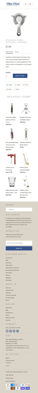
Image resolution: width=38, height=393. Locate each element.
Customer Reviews (11, 295)
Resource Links (10, 317)
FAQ (7, 260)
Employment (9, 312)
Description (9, 52)
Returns (8, 275)
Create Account (10, 360)
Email (17, 89)
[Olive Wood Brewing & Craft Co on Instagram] (14, 331)
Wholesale (9, 280)
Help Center (9, 265)
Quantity (8, 72)
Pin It (26, 85)
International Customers (12, 268)
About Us (8, 288)
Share (18, 85)
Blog (7, 310)
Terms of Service (10, 381)
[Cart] (30, 4)
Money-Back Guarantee (12, 270)
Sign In (8, 358)
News (7, 315)
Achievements (10, 290)
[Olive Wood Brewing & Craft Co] (13, 5)
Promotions (9, 273)
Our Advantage (10, 298)
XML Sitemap (9, 375)
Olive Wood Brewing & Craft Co (19, 372)
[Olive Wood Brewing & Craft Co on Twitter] (7, 331)
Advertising (9, 308)
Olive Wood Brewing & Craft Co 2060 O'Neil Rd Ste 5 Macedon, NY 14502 (14, 341)
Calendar (8, 293)
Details (17, 52)
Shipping (8, 278)
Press (7, 300)
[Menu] (25, 4)
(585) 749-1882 (16, 328)
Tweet (10, 85)
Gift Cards (8, 263)
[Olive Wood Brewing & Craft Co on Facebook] (10, 331)
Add (10, 89)
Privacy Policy (9, 378)
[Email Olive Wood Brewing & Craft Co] (17, 331)
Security (8, 320)
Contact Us (9, 258)
